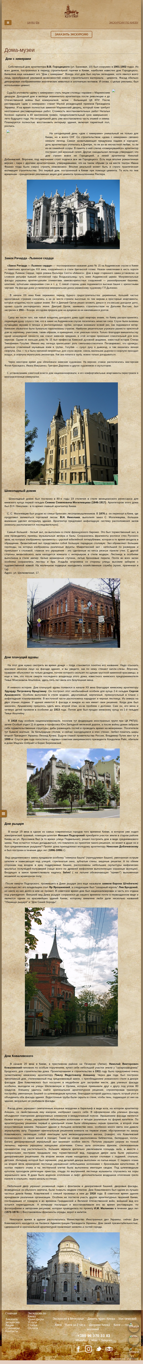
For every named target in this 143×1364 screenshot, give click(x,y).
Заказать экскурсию (12, 1321)
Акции (9, 1325)
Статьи (32, 1325)
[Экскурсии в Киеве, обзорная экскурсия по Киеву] (71, 10)
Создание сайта (119, 1358)
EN (37, 22)
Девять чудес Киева (101, 1318)
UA (28, 22)
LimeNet (133, 1358)
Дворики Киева (99, 1324)
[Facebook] (78, 1349)
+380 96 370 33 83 (93, 1336)
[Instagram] (88, 1349)
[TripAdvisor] (109, 1349)
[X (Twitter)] (98, 1349)
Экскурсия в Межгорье (68, 1318)
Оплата (33, 1328)
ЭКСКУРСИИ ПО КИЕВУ (123, 22)
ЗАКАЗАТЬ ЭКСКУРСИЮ (71, 34)
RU (33, 22)
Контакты (11, 1331)
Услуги (32, 1322)
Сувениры (12, 1328)
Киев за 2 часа (75, 1324)
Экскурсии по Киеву (37, 1315)
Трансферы (36, 1319)
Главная (11, 1313)
